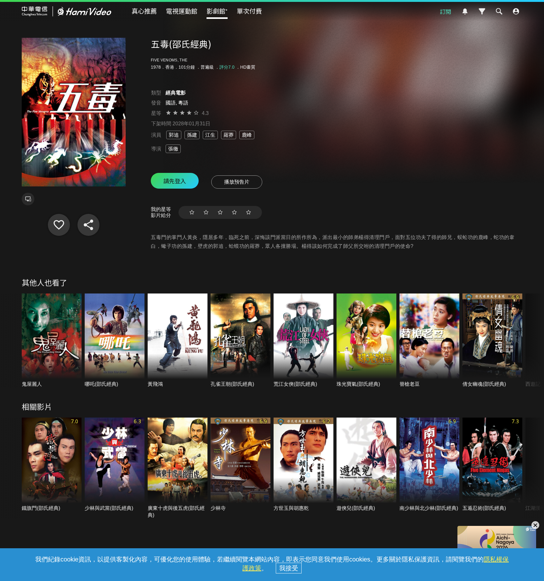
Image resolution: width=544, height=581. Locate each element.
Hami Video (66, 11)
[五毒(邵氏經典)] (59, 225)
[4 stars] (234, 212)
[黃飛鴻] (177, 340)
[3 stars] (220, 212)
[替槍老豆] (429, 340)
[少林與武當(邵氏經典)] (114, 465)
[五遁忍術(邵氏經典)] (492, 465)
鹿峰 (247, 135)
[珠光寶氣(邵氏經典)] (366, 340)
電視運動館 (181, 10)
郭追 (174, 135)
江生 (210, 135)
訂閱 (445, 11)
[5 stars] (248, 212)
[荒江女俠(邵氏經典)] (303, 340)
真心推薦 (144, 10)
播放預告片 (236, 182)
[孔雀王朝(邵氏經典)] (240, 340)
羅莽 (229, 135)
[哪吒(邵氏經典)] (114, 340)
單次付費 (249, 10)
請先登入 (174, 181)
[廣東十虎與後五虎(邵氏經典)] (177, 468)
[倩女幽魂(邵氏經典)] (492, 340)
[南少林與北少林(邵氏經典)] (429, 465)
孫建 (192, 135)
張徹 (173, 148)
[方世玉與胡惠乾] (303, 465)
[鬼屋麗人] (52, 340)
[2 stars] (206, 212)
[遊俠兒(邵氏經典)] (366, 465)
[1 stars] (192, 212)
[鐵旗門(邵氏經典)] (52, 465)
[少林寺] (240, 465)
